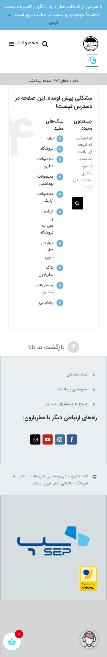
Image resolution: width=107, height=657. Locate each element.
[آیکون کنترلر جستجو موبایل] (45, 44)
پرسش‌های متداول (44, 288)
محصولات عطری (45, 163)
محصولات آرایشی (45, 197)
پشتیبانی (46, 302)
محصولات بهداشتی (45, 180)
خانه (75, 81)
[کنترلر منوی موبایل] (23, 44)
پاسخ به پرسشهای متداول (66, 404)
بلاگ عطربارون (46, 271)
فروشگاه (47, 148)
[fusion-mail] (35, 439)
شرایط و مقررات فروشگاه (47, 222)
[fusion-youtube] (48, 439)
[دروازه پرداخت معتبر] (88, 568)
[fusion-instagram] (60, 439)
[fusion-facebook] (72, 439)
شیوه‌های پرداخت (72, 389)
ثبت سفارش (77, 374)
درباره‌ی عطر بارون (47, 250)
